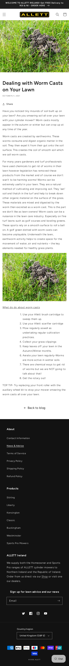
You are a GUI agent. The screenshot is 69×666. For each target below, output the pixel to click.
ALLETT (38, 659)
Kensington (13, 512)
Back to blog (37, 408)
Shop (45, 576)
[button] (4, 14)
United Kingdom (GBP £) (32, 635)
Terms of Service (16, 453)
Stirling (11, 497)
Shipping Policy (15, 468)
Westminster (14, 535)
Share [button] (9, 104)
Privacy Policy (14, 461)
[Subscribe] (58, 600)
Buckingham (14, 527)
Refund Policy (14, 476)
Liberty (11, 505)
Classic (11, 520)
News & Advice (15, 445)
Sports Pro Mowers (17, 543)
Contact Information (18, 438)
